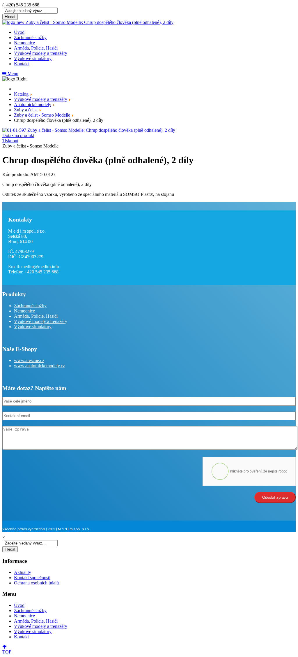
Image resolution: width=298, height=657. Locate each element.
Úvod (19, 32)
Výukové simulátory (33, 58)
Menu (12, 73)
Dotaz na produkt (18, 135)
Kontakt (21, 63)
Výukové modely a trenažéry (40, 53)
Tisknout (10, 140)
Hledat (10, 17)
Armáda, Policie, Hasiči (36, 47)
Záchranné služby (30, 37)
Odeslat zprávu (275, 497)
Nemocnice (24, 42)
